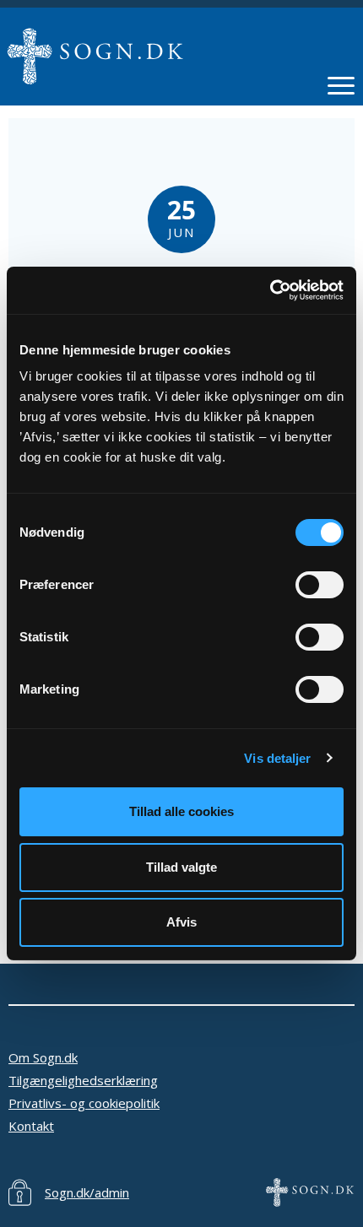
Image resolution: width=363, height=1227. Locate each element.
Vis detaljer (277, 758)
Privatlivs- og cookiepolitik (84, 1103)
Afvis (181, 922)
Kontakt (31, 1125)
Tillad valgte (181, 867)
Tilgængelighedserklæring (83, 1080)
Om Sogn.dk (43, 1057)
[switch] (319, 584)
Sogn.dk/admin (87, 1192)
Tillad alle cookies (181, 811)
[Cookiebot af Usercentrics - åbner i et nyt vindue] (270, 290)
